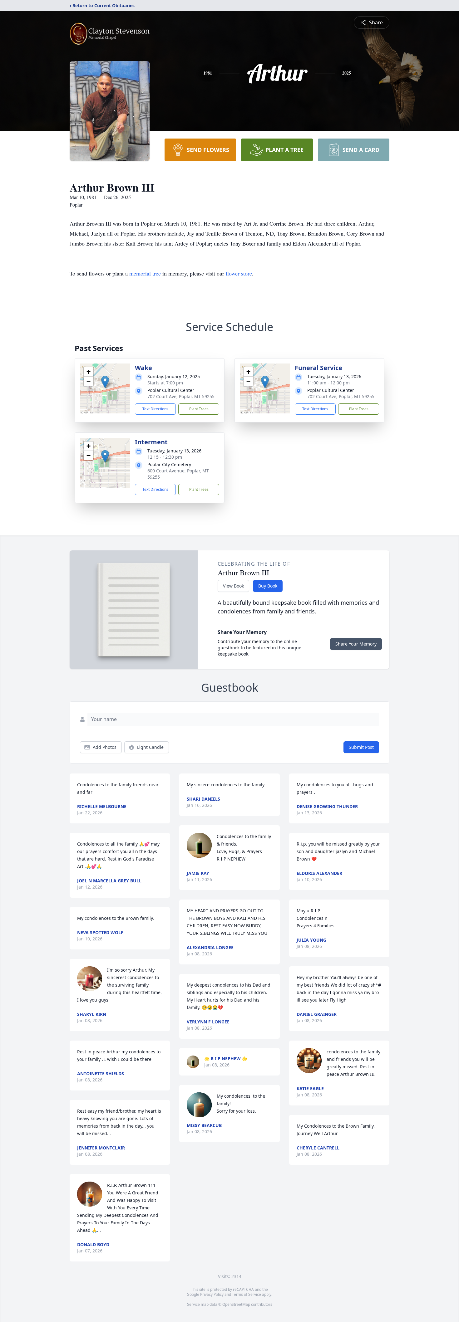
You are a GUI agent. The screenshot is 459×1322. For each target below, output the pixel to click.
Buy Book (267, 586)
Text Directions (155, 409)
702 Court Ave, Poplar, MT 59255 (181, 396)
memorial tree (145, 273)
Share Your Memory (356, 644)
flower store (239, 273)
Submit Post (361, 747)
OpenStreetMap (236, 1304)
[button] (105, 382)
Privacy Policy (212, 1294)
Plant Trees (199, 409)
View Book (233, 586)
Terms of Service (246, 1294)
